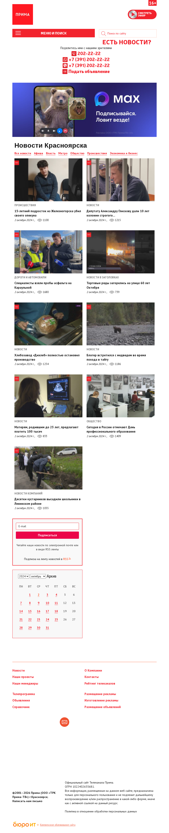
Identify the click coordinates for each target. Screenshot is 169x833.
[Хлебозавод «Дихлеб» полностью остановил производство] (48, 323)
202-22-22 (89, 53)
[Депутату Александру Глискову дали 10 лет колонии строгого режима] (121, 179)
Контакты (91, 677)
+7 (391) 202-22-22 (89, 59)
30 (38, 627)
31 (47, 627)
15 (30, 611)
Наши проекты (23, 677)
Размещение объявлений (102, 707)
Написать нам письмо (27, 801)
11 (56, 603)
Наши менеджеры (25, 683)
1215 (117, 220)
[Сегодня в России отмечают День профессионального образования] (121, 395)
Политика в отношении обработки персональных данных (101, 811)
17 (47, 611)
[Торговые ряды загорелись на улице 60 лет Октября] (121, 251)
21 (21, 619)
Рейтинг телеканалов (99, 683)
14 (21, 611)
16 (38, 611)
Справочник (21, 707)
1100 (45, 220)
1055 (45, 508)
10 (47, 603)
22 (30, 619)
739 (116, 292)
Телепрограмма (23, 694)
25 (56, 619)
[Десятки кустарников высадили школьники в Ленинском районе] (48, 467)
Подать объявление (89, 71)
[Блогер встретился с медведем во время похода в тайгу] (121, 323)
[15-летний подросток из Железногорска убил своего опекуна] (48, 179)
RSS (65, 559)
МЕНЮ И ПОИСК (54, 33)
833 (44, 436)
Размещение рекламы (100, 694)
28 (21, 627)
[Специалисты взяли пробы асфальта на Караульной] (48, 251)
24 (47, 619)
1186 (117, 364)
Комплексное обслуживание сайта (57, 825)
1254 (45, 364)
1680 (45, 292)
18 (56, 611)
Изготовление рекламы (101, 700)
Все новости (22, 153)
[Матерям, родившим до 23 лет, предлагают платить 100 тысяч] (48, 395)
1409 (117, 436)
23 (38, 619)
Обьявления (21, 700)
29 (30, 627)
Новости (18, 670)
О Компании (93, 670)
